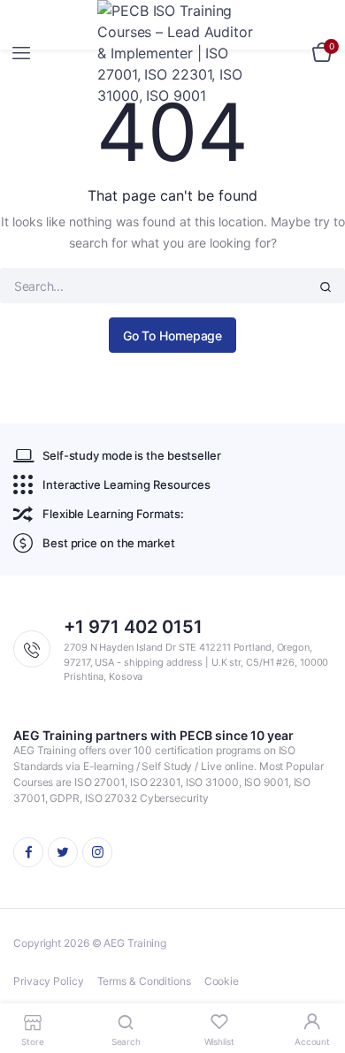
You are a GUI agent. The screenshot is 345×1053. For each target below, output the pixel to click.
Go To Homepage (173, 335)
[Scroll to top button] (316, 982)
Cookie (221, 981)
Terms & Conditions (144, 981)
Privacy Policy (48, 981)
